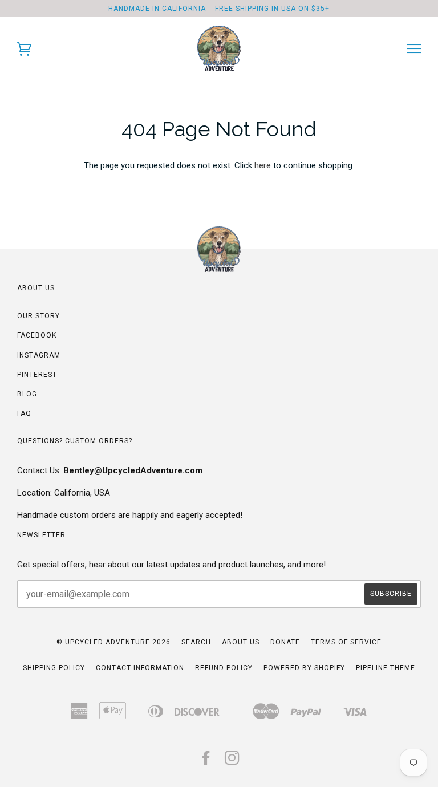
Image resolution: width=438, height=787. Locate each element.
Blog (27, 394)
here (262, 165)
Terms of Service (346, 642)
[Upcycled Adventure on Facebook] (206, 761)
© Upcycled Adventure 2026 (113, 642)
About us (240, 642)
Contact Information (140, 668)
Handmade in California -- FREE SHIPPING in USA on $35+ (219, 9)
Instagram (38, 355)
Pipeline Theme (385, 668)
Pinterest (37, 375)
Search (196, 642)
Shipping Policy (54, 668)
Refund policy (224, 668)
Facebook (36, 335)
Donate (285, 642)
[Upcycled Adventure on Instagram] (232, 761)
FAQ (24, 413)
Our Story (38, 316)
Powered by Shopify (304, 668)
